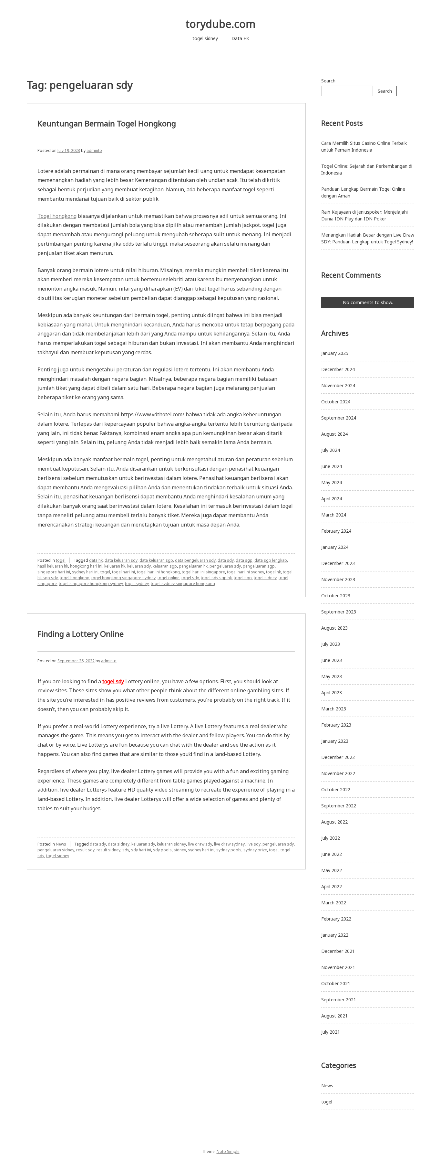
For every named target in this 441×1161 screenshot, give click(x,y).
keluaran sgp (165, 566)
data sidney (118, 844)
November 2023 (338, 579)
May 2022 (331, 870)
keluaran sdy (139, 566)
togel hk (273, 572)
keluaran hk (114, 566)
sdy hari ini (141, 850)
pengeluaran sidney (55, 850)
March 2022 (333, 903)
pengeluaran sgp (259, 566)
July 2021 (330, 1032)
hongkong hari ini (86, 566)
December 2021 (338, 951)
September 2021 (338, 999)
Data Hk (240, 38)
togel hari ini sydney (245, 572)
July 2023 (330, 644)
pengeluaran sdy (225, 566)
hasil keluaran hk (52, 566)
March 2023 (333, 709)
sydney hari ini (85, 572)
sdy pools (162, 850)
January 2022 (334, 935)
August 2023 (334, 628)
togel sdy (190, 577)
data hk (96, 560)
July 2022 (330, 838)
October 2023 (335, 595)
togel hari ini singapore (203, 572)
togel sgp (243, 577)
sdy (125, 850)
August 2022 (334, 822)
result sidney (108, 850)
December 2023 (338, 563)
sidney (180, 850)
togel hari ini (123, 572)
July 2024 (330, 450)
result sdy (85, 850)
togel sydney (137, 583)
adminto (94, 150)
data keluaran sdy (121, 560)
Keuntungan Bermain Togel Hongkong (106, 123)
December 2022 (338, 757)
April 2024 (331, 498)
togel (61, 560)
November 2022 (338, 773)
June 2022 (331, 854)
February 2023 (336, 725)
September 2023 (338, 612)
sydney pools (228, 850)
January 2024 (334, 547)
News (61, 844)
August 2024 (334, 434)
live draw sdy (200, 844)
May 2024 (331, 482)
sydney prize (255, 850)
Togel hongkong (57, 215)
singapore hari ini (53, 572)
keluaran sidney (171, 844)
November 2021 (338, 967)
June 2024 (331, 466)
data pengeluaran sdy (195, 560)
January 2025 (334, 353)
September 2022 (338, 806)
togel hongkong (74, 577)
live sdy (254, 844)
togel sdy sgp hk (216, 577)
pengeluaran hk (193, 566)
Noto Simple (228, 1151)
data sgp (244, 560)
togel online (168, 577)
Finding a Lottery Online (80, 633)
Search (328, 81)
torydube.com (221, 24)
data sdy (226, 560)
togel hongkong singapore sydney (123, 577)
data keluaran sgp (156, 560)
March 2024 (333, 515)
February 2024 (336, 531)
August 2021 (334, 1016)
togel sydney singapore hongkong (183, 583)
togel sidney (205, 38)
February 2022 (336, 919)
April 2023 (331, 692)
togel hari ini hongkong (158, 572)
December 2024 (338, 369)
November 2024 (338, 385)
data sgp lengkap (270, 560)
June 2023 (331, 660)
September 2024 (338, 418)
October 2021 (335, 983)
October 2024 (335, 402)
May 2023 (331, 676)
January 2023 (334, 741)
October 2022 (335, 789)
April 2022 (331, 886)
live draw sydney (229, 844)
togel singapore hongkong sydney (91, 583)
